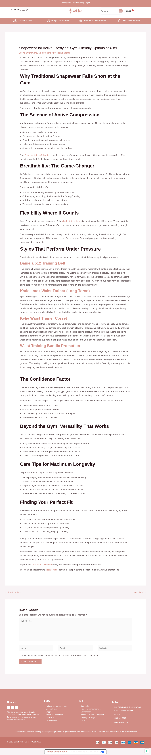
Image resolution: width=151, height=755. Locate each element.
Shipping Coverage (88, 718)
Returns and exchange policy (57, 706)
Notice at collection (57, 751)
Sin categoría (45, 53)
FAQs (83, 721)
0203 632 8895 (120, 718)
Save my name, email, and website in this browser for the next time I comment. (60, 655)
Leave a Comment (28, 53)
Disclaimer (50, 718)
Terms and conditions (54, 715)
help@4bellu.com (121, 722)
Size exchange (51, 709)
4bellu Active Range (72, 221)
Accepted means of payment (92, 715)
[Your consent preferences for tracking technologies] (147, 751)
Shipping (49, 712)
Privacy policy (51, 721)
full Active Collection (42, 564)
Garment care (86, 712)
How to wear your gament (91, 709)
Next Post (140, 592)
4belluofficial (51, 569)
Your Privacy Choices (84, 751)
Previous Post (13, 592)
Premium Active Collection (37, 155)
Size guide (85, 706)
